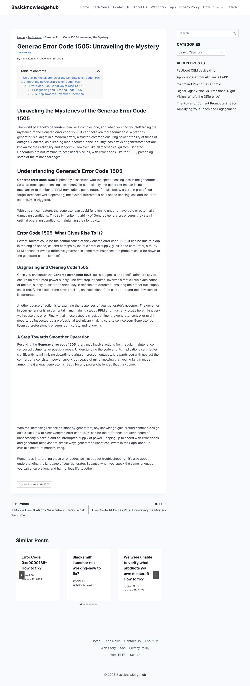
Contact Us (121, 7)
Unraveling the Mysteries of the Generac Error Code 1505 (61, 77)
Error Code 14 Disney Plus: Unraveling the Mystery (129, 507)
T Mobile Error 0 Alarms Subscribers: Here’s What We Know (47, 510)
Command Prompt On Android (199, 84)
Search (232, 7)
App (173, 7)
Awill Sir (29, 575)
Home (84, 7)
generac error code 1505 (34, 484)
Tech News (101, 7)
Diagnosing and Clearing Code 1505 (58, 90)
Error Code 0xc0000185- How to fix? (34, 562)
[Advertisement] (88, 398)
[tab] (81, 604)
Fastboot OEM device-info (196, 70)
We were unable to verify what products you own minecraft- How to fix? (138, 568)
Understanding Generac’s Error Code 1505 (52, 81)
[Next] (156, 575)
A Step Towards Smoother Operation (59, 94)
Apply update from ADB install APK (202, 77)
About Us (140, 7)
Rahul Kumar (28, 58)
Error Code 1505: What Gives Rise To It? (55, 86)
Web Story (158, 7)
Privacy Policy (189, 7)
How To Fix (118, 655)
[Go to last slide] (22, 575)
